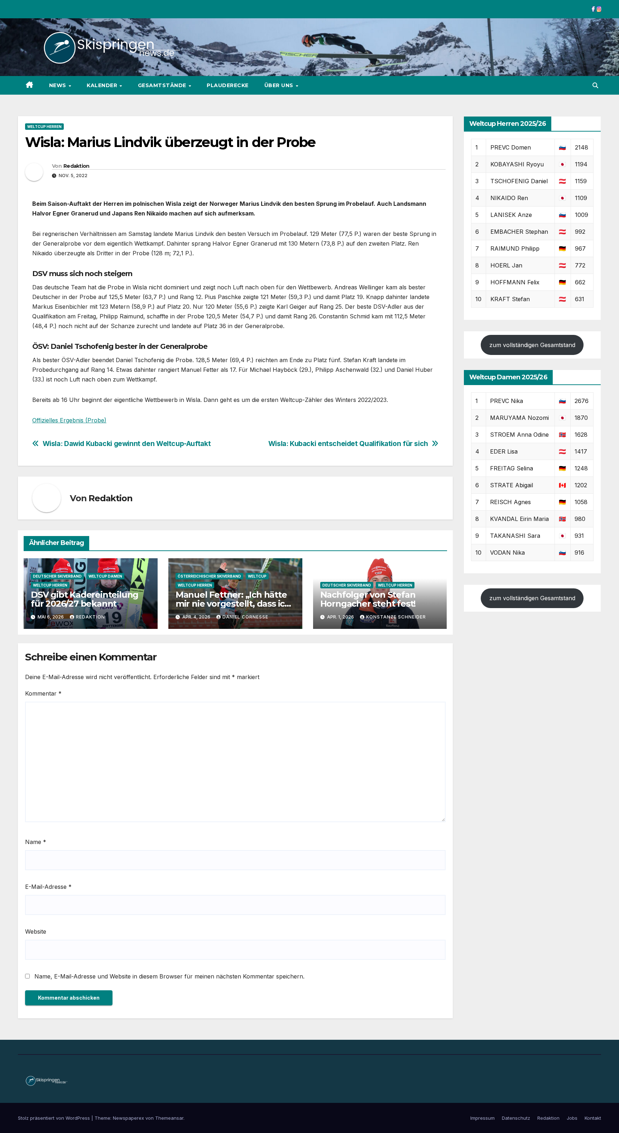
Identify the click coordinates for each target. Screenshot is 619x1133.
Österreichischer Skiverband (209, 576)
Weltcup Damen (105, 576)
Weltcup (257, 576)
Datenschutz (516, 1118)
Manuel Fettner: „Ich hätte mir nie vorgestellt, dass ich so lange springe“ (233, 603)
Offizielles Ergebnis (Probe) (69, 420)
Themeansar (169, 1118)
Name (35, 841)
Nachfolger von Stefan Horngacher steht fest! (368, 599)
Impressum (482, 1118)
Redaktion (76, 166)
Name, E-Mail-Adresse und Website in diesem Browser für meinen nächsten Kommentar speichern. (169, 976)
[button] (595, 85)
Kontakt (593, 1118)
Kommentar (43, 693)
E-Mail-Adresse (48, 886)
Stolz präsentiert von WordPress (54, 1118)
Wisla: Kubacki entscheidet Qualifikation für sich (348, 444)
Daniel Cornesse (245, 617)
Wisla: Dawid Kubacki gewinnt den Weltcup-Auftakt (127, 444)
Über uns (279, 85)
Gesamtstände (163, 85)
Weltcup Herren (44, 126)
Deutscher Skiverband (57, 576)
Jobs (572, 1118)
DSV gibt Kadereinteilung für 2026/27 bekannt (84, 599)
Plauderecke (228, 85)
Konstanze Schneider (396, 617)
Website (35, 931)
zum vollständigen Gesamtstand (532, 345)
